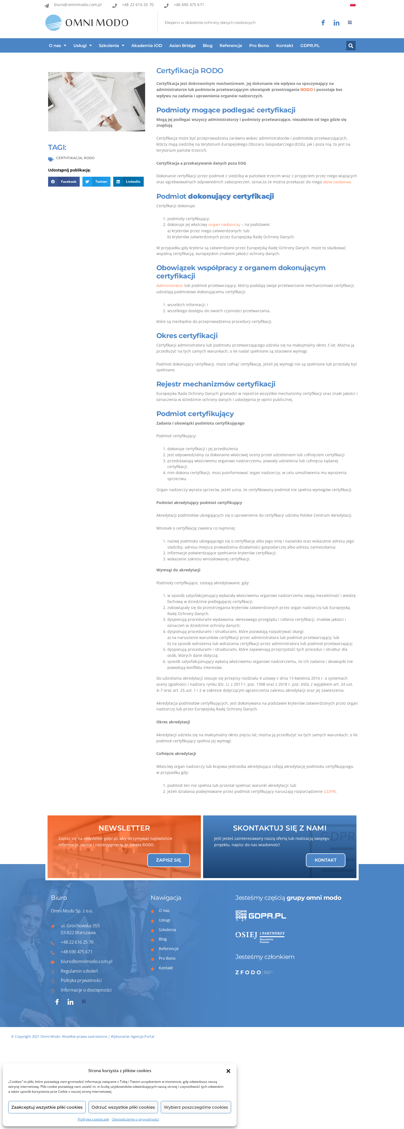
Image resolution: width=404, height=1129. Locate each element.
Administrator (169, 285)
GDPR (330, 791)
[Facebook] (323, 22)
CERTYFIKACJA (69, 158)
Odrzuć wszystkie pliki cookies (123, 1107)
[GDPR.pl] (350, 22)
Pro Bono (259, 45)
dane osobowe (337, 181)
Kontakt (284, 45)
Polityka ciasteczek (93, 1119)
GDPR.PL (310, 45)
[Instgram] (336, 22)
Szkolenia (109, 45)
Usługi (80, 45)
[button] (228, 1070)
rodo (89, 158)
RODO (306, 89)
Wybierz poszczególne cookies (196, 1107)
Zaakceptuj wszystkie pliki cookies (47, 1107)
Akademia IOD (146, 45)
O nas (55, 45)
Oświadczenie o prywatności (135, 1119)
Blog (207, 45)
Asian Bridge (182, 45)
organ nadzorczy (224, 224)
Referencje (231, 45)
